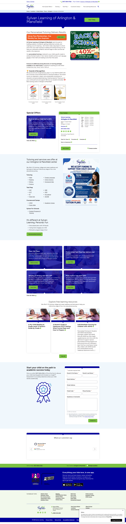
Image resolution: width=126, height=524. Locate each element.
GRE (46, 190)
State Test (32, 197)
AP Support (73, 497)
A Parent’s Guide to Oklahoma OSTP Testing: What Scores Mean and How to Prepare (62, 327)
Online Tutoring (49, 180)
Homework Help (49, 182)
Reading (31, 180)
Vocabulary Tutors (60, 498)
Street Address (71, 385)
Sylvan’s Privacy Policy (89, 416)
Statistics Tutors (44, 500)
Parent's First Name (73, 373)
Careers (88, 508)
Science (31, 184)
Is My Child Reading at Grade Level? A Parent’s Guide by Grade (36, 326)
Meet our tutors (34, 262)
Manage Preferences (116, 520)
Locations (33, 11)
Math (30, 177)
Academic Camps (50, 203)
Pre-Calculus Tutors (45, 497)
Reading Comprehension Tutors (61, 494)
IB (29, 194)
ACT (30, 192)
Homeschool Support (76, 500)
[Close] (122, 510)
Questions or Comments (73, 396)
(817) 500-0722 (65, 128)
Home (28, 11)
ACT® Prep (73, 495)
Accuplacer (48, 194)
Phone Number (87, 391)
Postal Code (70, 391)
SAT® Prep (73, 493)
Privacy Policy (109, 516)
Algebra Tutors (44, 493)
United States (39, 11)
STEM (30, 203)
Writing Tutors (59, 499)
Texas (45, 11)
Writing (31, 182)
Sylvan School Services (76, 509)
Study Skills (32, 205)
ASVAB (47, 197)
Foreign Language (50, 177)
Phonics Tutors (59, 496)
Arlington (50, 11)
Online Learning (89, 493)
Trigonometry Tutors (45, 498)
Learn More (33, 134)
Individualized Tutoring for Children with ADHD (87, 325)
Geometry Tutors (45, 495)
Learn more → (61, 37)
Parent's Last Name (88, 373)
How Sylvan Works (75, 506)
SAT (30, 190)
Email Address (71, 379)
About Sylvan (89, 506)
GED (46, 192)
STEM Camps (89, 497)
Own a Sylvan (30, 1)
